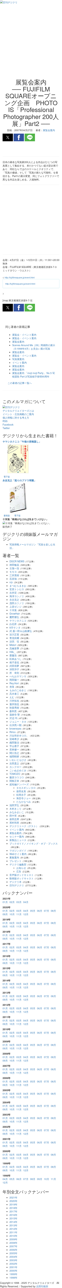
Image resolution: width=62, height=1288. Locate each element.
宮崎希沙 (14, 739)
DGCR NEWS (16, 561)
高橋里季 (14, 648)
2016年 (13, 1215)
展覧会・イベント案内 (24, 334)
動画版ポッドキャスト (21, 878)
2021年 (13, 1197)
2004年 (13, 1256)
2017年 (13, 1211)
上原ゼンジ (15, 606)
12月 (25, 914)
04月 (25, 902)
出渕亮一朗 (15, 725)
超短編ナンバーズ (19, 784)
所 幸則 (14, 672)
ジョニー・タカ (17, 721)
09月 (5, 914)
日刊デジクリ (16, 885)
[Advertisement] (31, 43)
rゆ (11, 582)
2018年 (13, 1208)
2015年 (13, 1218)
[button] (8, 137)
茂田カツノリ (16, 603)
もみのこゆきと (17, 690)
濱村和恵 (14, 822)
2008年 (13, 1242)
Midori (12, 645)
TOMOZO (14, 774)
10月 (12, 914)
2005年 (13, 1253)
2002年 (13, 1263)
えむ (11, 697)
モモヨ (13, 571)
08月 (53, 910)
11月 (19, 914)
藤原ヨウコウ (16, 777)
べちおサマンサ (17, 676)
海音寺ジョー (23, 798)
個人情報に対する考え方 (16, 417)
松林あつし (15, 659)
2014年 (13, 1222)
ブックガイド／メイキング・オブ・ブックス (33, 843)
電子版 (7, 476)
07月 (46, 910)
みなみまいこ (16, 812)
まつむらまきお (17, 585)
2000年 (13, 1270)
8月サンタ (14, 627)
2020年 (13, 1201)
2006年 (13, 1249)
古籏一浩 (14, 568)
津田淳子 (14, 669)
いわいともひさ (17, 760)
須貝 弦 (14, 641)
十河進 (13, 610)
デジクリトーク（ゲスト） (23, 826)
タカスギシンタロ (26, 787)
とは (18, 410)
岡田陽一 (14, 679)
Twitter (6, 428)
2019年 (13, 1204)
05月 (32, 910)
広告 (18, 871)
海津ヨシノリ (16, 596)
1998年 (13, 1277)
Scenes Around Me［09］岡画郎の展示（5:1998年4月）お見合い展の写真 (33, 346)
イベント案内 (19, 362)
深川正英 (14, 634)
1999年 (13, 1274)
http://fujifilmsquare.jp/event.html (20, 277)
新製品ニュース (17, 840)
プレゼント (15, 861)
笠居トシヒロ (16, 589)
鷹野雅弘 (14, 617)
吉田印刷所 (42, 1286)
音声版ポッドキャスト (21, 875)
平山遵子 (14, 746)
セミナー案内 (16, 836)
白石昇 (13, 624)
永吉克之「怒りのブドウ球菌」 (19, 480)
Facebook (8, 424)
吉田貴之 (14, 763)
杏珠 (11, 686)
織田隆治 (14, 742)
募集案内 (14, 857)
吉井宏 (13, 592)
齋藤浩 (13, 655)
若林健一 (14, 749)
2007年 (13, 1246)
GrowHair (14, 613)
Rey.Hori (14, 683)
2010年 (13, 1235)
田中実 (13, 815)
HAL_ (12, 652)
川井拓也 (14, 700)
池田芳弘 (14, 805)
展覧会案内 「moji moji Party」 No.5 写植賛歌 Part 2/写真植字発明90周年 (33, 374)
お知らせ (21, 868)
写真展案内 (18, 359)
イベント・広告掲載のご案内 (18, 414)
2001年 (13, 1267)
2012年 (13, 1229)
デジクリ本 (15, 882)
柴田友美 (21, 791)
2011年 (13, 1232)
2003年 (13, 1260)
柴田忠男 (14, 819)
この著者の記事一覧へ (20, 383)
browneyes (15, 728)
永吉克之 (14, 599)
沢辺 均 (13, 718)
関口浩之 (14, 753)
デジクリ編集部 (17, 864)
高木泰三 (14, 693)
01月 (5, 902)
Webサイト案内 (18, 854)
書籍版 (7, 515)
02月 (12, 902)
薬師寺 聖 (14, 714)
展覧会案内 (18, 341)
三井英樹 (14, 575)
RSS (5, 421)
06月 (39, 910)
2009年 (13, 1239)
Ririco (12, 732)
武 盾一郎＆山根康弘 (20, 631)
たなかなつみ (23, 801)
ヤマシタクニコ (17, 620)
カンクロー (15, 767)
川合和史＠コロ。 (19, 735)
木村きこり (15, 808)
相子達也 (14, 662)
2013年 (13, 1225)
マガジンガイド (17, 850)
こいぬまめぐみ (17, 770)
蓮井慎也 (14, 704)
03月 (19, 902)
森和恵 (13, 711)
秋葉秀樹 (14, 707)
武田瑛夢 (14, 666)
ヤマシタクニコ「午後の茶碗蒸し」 (22, 441)
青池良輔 (14, 638)
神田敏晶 (14, 564)
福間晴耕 (14, 756)
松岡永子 (21, 794)
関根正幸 (14, 780)
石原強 (13, 578)
